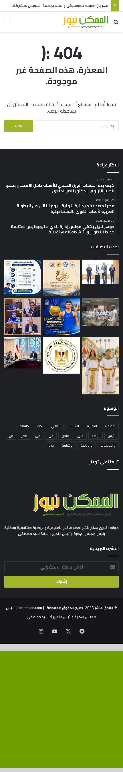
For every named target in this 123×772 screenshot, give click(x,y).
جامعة (24, 426)
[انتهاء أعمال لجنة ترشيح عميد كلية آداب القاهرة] (22, 316)
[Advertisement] (61, 96)
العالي (55, 426)
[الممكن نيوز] (86, 22)
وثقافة (67, 445)
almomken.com (29, 607)
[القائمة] (7, 24)
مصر (24, 436)
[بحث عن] (116, 24)
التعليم (92, 426)
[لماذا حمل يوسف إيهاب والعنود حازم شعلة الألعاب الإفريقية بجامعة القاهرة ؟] (100, 365)
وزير (51, 445)
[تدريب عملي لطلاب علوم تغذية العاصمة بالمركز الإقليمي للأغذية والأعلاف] (100, 312)
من (11, 436)
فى (50, 436)
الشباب (73, 426)
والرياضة (86, 445)
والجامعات (108, 445)
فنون (65, 436)
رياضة (96, 436)
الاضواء (110, 426)
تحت (40, 426)
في (37, 436)
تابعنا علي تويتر (104, 462)
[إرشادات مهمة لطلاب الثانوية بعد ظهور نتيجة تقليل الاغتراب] (22, 278)
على (80, 436)
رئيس (112, 436)
